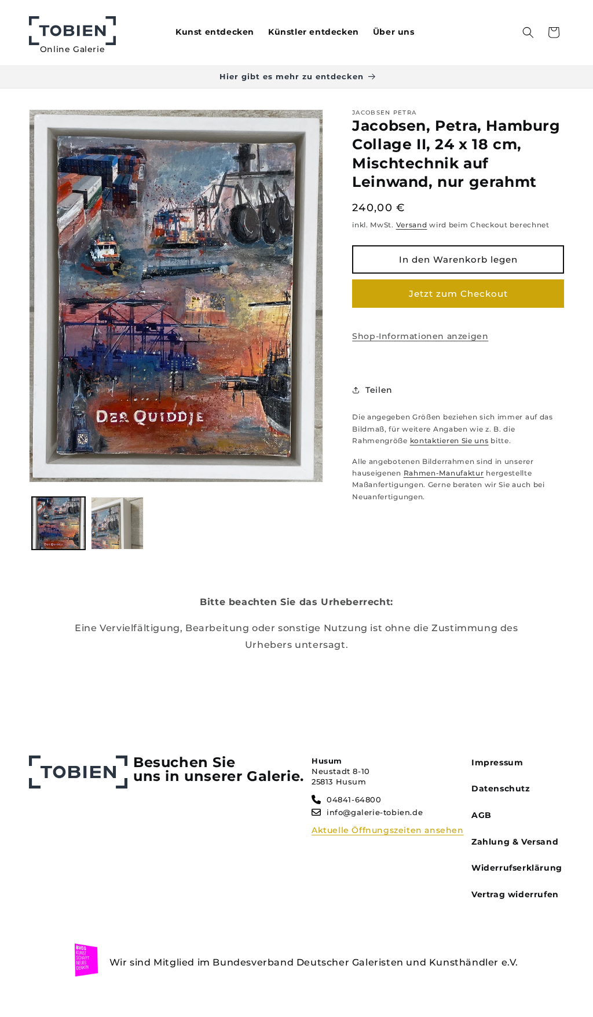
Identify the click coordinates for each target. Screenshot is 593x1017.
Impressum (497, 762)
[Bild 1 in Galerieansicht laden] (58, 523)
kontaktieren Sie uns (449, 440)
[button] (528, 32)
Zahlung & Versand (514, 842)
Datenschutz (500, 788)
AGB (481, 815)
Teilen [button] (379, 390)
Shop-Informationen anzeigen (420, 336)
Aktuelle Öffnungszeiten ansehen (388, 830)
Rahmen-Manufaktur (444, 473)
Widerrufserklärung (516, 868)
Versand (411, 224)
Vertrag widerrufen (515, 894)
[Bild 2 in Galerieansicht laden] (117, 523)
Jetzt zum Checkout (458, 293)
